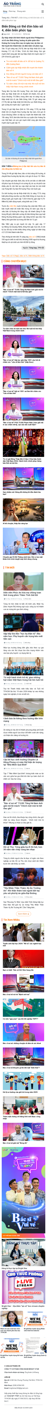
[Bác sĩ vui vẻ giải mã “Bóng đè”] (23, 1132)
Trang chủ (5, 18)
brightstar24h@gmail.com (18, 1388)
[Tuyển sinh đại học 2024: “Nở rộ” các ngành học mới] (23, 932)
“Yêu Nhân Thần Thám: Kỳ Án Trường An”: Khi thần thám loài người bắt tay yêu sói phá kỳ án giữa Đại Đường (21, 891)
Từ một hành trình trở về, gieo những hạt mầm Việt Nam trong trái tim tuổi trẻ (23, 678)
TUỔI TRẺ (28, 683)
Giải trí (28, 768)
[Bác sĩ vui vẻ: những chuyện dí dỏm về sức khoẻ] (23, 1032)
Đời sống (27, 642)
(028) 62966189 (18, 1385)
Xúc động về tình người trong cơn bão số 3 (24, 74)
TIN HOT (14, 18)
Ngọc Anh (6, 34)
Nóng (5, 11)
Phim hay (12, 11)
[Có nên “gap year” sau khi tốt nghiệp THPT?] (23, 1007)
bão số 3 (32, 237)
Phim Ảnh (28, 599)
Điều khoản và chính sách (24, 1408)
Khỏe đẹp (29, 725)
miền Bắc (13, 206)
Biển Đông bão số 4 (36, 256)
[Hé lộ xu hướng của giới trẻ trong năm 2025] (23, 1081)
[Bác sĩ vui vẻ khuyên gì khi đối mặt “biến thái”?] (23, 1056)
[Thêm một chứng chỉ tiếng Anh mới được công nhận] (23, 1105)
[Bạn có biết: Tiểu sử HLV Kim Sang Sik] (23, 959)
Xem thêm (23, 914)
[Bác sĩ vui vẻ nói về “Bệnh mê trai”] (23, 983)
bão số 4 (23, 256)
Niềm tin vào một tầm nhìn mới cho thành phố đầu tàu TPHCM (10, 1330)
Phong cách (21, 11)
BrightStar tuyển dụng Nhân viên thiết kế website (34, 1330)
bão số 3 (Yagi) (13, 256)
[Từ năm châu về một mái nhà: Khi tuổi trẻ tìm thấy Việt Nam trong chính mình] (23, 311)
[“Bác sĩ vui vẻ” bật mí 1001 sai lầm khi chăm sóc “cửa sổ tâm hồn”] (23, 378)
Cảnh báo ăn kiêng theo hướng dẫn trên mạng (23, 719)
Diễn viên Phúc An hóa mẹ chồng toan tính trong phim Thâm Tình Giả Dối (22, 594)
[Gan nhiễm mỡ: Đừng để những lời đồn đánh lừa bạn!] (23, 478)
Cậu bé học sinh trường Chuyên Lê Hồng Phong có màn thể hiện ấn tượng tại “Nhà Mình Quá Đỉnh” (22, 762)
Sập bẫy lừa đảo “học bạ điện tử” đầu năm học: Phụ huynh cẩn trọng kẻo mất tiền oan (23, 636)
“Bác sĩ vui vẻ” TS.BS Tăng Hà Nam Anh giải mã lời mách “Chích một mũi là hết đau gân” (23, 806)
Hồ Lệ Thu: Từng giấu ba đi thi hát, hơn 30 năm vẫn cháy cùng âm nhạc (22, 848)
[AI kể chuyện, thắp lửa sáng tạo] (23, 510)
